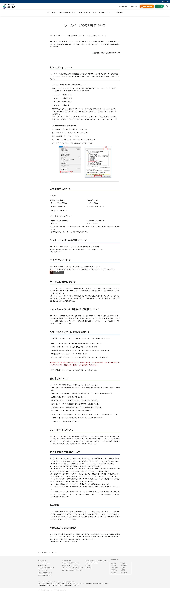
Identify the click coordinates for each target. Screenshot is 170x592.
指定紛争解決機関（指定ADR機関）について (96, 560)
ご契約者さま (52, 13)
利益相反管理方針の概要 (91, 563)
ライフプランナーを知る (101, 13)
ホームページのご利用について (46, 568)
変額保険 (113, 569)
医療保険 (113, 565)
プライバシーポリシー (43, 563)
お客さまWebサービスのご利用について (64, 542)
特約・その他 (124, 573)
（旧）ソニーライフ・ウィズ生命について (72, 568)
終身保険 (113, 563)
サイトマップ (88, 565)
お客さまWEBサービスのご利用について (107, 53)
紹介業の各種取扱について (45, 575)
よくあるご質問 (123, 6)
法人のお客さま (84, 13)
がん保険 (123, 567)
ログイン (159, 6)
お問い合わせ (133, 6)
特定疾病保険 (124, 565)
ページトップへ (166, 590)
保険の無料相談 (147, 6)
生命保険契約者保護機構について (70, 563)
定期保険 (123, 563)
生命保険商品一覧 (114, 559)
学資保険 (123, 571)
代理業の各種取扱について (45, 573)
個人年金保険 (114, 567)
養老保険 (113, 573)
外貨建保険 (114, 571)
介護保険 (123, 569)
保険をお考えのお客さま (68, 13)
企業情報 (119, 13)
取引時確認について (67, 560)
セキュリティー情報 (43, 570)
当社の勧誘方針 (42, 560)
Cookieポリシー (56, 252)
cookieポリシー (42, 565)
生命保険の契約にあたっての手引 (70, 565)
